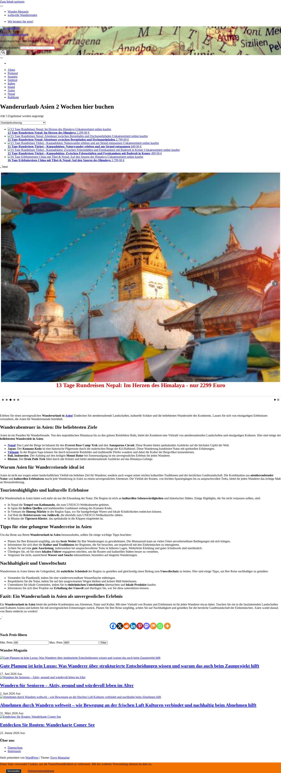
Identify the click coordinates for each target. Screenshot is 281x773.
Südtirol (12, 80)
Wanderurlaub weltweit (14, 34)
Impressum (14, 751)
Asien (11, 90)
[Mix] (153, 626)
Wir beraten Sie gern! (20, 21)
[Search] (3, 52)
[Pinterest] (139, 626)
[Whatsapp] (160, 626)
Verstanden (13, 771)
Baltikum (13, 97)
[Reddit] (126, 626)
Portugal (13, 73)
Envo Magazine (60, 757)
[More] (167, 626)
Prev (6, 284)
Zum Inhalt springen (12, 1)
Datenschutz (15, 747)
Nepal (11, 93)
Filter (103, 642)
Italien (11, 83)
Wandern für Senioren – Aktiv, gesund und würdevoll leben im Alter (67, 685)
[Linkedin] (133, 626)
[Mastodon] (146, 626)
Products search (10, 47)
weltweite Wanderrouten (22, 15)
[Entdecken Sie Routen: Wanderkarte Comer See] (30, 716)
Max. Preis (55, 642)
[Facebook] (113, 626)
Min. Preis (6, 642)
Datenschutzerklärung (41, 770)
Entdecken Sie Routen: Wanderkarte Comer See (47, 724)
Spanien (12, 76)
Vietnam (13, 452)
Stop (278, 400)
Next (275, 284)
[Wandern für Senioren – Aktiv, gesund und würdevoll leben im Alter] (42, 677)
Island (11, 87)
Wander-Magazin (18, 11)
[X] (119, 626)
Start (275, 400)
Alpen (11, 69)
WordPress (31, 757)
